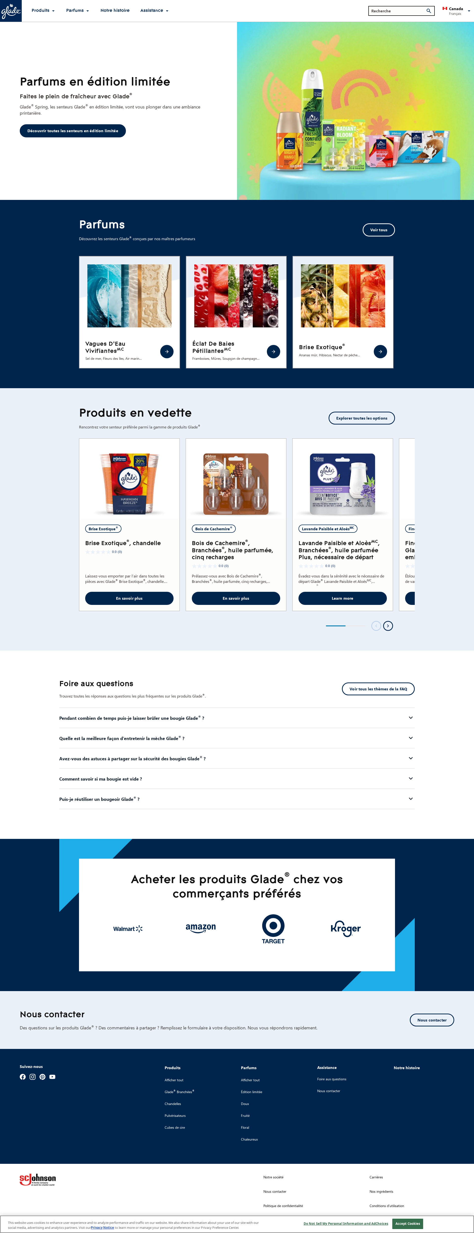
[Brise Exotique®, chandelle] (129, 479)
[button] (457, 11)
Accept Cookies (407, 1223)
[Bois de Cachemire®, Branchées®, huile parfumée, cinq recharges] (236, 479)
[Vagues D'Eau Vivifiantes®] (167, 351)
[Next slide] (388, 626)
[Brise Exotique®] (380, 351)
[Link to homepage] (11, 11)
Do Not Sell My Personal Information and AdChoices (346, 1223)
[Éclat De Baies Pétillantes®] (273, 351)
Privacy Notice (102, 1227)
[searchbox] (398, 11)
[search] (429, 11)
